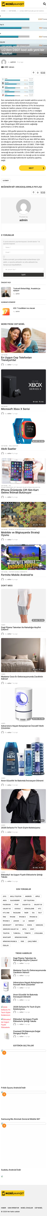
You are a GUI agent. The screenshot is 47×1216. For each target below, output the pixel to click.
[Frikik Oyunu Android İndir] (23, 1067)
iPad (4, 917)
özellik (6, 945)
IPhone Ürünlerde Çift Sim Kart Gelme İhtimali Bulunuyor (20, 487)
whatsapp (7, 937)
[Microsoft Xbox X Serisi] (23, 386)
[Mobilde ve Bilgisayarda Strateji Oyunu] (23, 514)
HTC (39, 908)
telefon (6, 933)
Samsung (39, 925)
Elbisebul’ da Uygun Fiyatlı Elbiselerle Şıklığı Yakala (22, 876)
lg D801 (6, 180)
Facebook (7, 904)
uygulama (38, 933)
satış (24, 929)
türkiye (27, 933)
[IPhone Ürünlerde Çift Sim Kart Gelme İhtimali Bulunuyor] (23, 471)
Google (18, 908)
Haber (3, 625)
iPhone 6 (6, 921)
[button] (44, 4)
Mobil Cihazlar (21, 46)
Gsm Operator (13, 1208)
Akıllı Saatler (8, 448)
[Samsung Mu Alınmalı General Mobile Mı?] (23, 1104)
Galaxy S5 (7, 908)
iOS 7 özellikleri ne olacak (24, 308)
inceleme (17, 913)
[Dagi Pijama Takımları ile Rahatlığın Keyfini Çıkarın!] (23, 606)
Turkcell (17, 933)
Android (28, 896)
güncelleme (29, 908)
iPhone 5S (33, 917)
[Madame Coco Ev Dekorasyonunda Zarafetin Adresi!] (23, 655)
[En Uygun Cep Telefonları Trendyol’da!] (23, 340)
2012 (4, 896)
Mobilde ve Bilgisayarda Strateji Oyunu (22, 529)
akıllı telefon (15, 896)
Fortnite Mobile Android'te (18, 572)
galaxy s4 (38, 904)
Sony (32, 929)
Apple (37, 896)
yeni (22, 941)
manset (32, 921)
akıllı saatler (13, 445)
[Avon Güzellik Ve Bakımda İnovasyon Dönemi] (23, 756)
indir (26, 913)
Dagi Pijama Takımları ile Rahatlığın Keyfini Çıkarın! (21, 628)
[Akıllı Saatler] (23, 431)
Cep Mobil (7, 46)
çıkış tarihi (32, 941)
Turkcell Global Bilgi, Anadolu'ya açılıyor (26, 289)
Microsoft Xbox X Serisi (15, 409)
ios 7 (40, 913)
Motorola (19, 925)
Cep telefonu (29, 900)
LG (24, 921)
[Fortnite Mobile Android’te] (23, 557)
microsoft (7, 925)
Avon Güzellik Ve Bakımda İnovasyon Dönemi (22, 780)
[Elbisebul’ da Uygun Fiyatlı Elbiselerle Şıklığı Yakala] (23, 853)
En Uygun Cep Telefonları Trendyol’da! (16, 359)
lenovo (16, 921)
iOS (10, 485)
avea (5, 900)
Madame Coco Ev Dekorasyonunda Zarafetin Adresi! (22, 677)
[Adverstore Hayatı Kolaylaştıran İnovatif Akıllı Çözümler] (23, 704)
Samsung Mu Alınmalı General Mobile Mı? (20, 1119)
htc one (6, 913)
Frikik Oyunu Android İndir (13, 1088)
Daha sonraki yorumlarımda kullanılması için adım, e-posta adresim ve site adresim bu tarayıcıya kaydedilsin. (21, 262)
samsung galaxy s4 (10, 929)
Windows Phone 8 (10, 941)
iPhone (12, 917)
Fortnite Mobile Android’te (17, 574)
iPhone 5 (22, 917)
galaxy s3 (26, 904)
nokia (29, 925)
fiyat (17, 904)
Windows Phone (21, 937)
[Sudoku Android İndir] (23, 1145)
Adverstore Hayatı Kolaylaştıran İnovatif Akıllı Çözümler (22, 727)
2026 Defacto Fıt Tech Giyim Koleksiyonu (20, 827)
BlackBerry (15, 900)
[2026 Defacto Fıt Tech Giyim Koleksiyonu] (23, 806)
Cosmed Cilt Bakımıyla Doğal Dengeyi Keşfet (26, 1032)
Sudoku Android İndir (11, 1170)
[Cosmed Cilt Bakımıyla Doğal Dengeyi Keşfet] (6, 1035)
